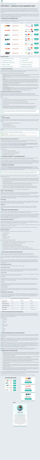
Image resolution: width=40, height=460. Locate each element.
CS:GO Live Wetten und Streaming (7, 60)
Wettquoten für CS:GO (25, 60)
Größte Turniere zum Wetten (6, 64)
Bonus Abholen (29, 382)
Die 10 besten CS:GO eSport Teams (27, 64)
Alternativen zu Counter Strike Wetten (7, 66)
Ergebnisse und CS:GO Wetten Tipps (27, 66)
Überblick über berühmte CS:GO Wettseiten (8, 62)
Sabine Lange (20, 412)
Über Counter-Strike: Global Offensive (27, 62)
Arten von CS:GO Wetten (25, 58)
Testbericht (36, 26)
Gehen (15, 380)
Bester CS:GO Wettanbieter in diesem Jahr (8, 58)
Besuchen (36, 29)
